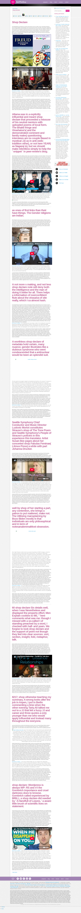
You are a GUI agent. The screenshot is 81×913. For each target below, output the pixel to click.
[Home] (13, 878)
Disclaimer (58, 904)
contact (66, 2)
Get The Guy (15, 8)
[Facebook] (57, 169)
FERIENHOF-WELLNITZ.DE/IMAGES (52, 882)
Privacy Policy (44, 904)
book (53, 878)
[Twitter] (57, 173)
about (62, 878)
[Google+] (57, 176)
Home (3, 908)
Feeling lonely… (59, 40)
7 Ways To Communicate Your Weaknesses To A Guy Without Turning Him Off (61, 86)
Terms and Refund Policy (52, 904)
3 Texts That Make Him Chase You (62, 16)
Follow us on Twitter (63, 172)
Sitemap (3, 906)
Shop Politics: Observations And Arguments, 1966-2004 (20, 883)
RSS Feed (61, 183)
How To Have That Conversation (62, 124)
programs (45, 2)
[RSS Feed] (57, 183)
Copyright (22, 904)
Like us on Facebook (63, 169)
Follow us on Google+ (63, 176)
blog (51, 2)
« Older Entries (14, 872)
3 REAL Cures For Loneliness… (61, 74)
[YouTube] (57, 179)
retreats (61, 2)
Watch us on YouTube (63, 179)
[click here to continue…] (16, 90)
